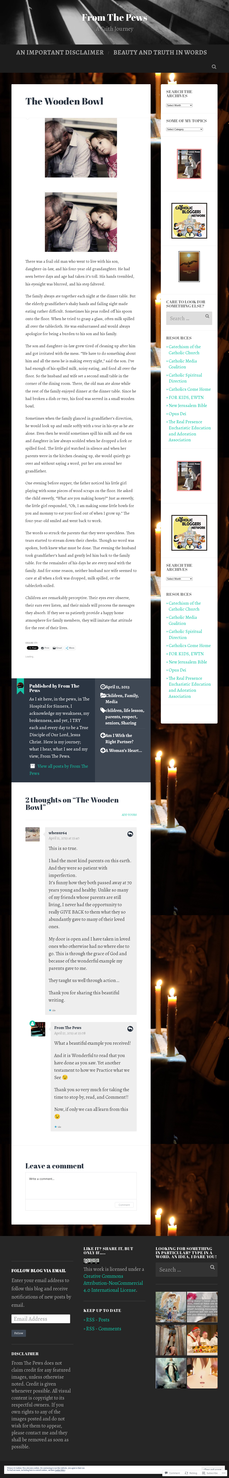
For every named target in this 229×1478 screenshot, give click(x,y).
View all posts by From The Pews (58, 769)
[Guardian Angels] (171, 1308)
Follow (18, 1333)
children (113, 710)
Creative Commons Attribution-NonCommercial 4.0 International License (113, 1283)
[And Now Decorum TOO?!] (202, 1341)
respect (129, 717)
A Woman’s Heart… (123, 750)
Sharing (128, 723)
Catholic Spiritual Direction (185, 378)
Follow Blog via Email (38, 1270)
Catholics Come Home (190, 389)
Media (111, 702)
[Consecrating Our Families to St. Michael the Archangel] (171, 1341)
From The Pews (114, 17)
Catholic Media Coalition (183, 364)
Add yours (129, 815)
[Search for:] (189, 318)
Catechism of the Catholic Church (185, 350)
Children (113, 695)
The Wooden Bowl (64, 101)
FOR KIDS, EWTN (186, 397)
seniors (112, 723)
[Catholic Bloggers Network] (189, 237)
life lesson (133, 710)
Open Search (214, 67)
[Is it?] (202, 1308)
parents (112, 717)
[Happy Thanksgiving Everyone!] (202, 1374)
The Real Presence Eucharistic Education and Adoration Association (190, 431)
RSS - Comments (103, 1328)
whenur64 (58, 833)
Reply (130, 834)
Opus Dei (177, 414)
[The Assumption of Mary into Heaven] (171, 1374)
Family (131, 695)
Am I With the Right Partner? (119, 738)
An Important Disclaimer (60, 52)
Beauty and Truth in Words (160, 52)
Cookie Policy (60, 1470)
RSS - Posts (97, 1319)
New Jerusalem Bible (188, 405)
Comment (124, 1204)
